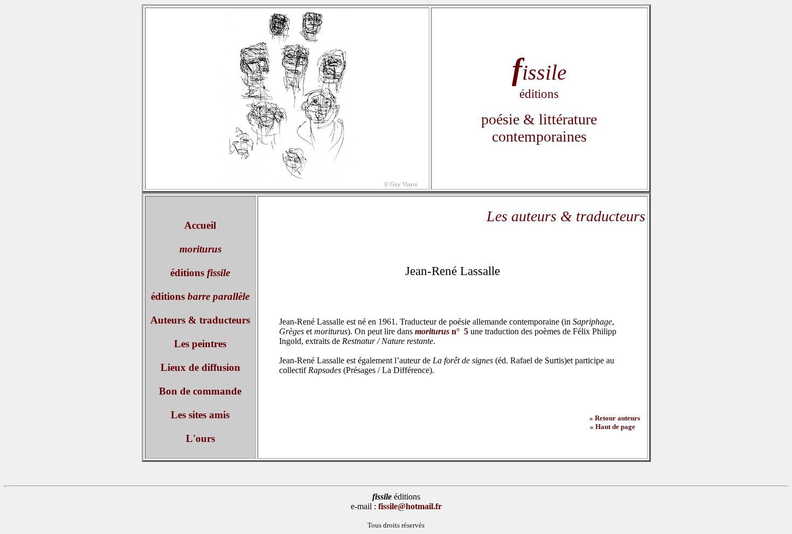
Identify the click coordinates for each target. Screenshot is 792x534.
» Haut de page (612, 427)
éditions (200, 272)
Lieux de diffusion (200, 367)
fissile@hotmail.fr (410, 506)
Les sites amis (200, 414)
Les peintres (200, 343)
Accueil (200, 225)
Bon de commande (200, 391)
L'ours (200, 438)
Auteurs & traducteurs (200, 320)
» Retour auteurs (612, 418)
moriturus (200, 249)
